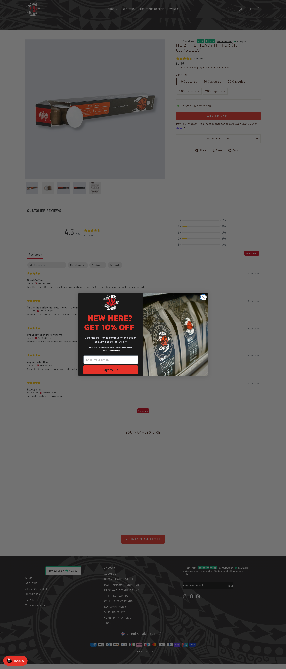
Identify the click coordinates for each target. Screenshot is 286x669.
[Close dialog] (203, 297)
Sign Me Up (110, 370)
